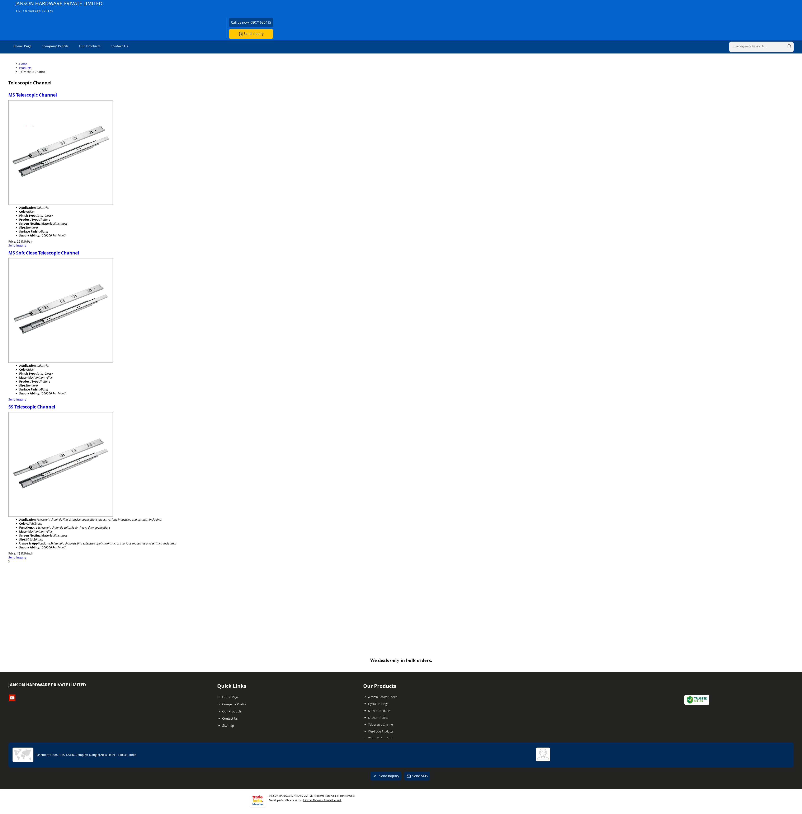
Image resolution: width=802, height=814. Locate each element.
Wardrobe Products (380, 731)
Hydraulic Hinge (378, 704)
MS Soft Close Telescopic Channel (43, 253)
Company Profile (55, 46)
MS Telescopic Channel (32, 95)
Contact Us (119, 46)
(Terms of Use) (346, 795)
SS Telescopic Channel (31, 407)
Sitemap (228, 725)
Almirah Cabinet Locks (382, 697)
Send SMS (420, 776)
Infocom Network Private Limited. (322, 800)
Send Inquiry (253, 33)
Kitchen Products (379, 711)
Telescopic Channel (380, 724)
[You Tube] (12, 700)
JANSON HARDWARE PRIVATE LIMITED (59, 6)
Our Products (90, 46)
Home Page (22, 46)
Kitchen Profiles (378, 718)
